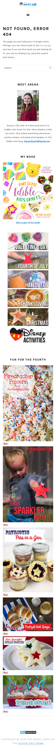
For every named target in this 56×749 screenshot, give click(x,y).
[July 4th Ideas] (28, 268)
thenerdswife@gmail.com (37, 141)
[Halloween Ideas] (28, 287)
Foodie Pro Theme (31, 743)
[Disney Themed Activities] (28, 344)
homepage (45, 45)
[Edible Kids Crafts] (28, 218)
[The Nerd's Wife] (28, 8)
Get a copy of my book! (28, 222)
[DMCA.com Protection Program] (28, 735)
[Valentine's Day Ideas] (28, 249)
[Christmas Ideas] (28, 325)
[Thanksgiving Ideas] (28, 306)
